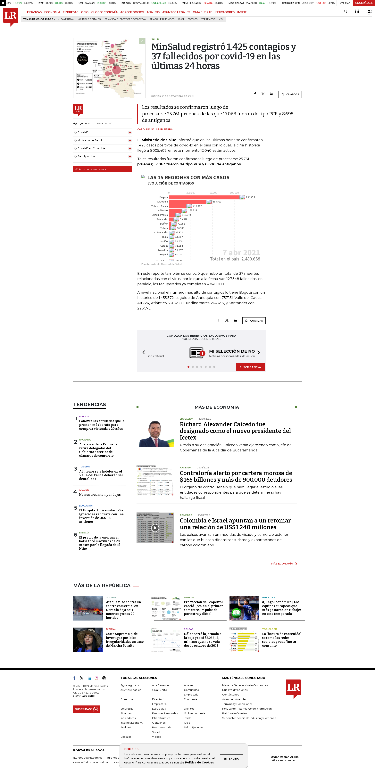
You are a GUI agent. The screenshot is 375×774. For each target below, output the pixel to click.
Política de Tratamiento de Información (247, 708)
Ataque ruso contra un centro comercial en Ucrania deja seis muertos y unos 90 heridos (123, 610)
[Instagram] (98, 678)
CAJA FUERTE (202, 12)
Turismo (84, 466)
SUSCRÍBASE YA (250, 367)
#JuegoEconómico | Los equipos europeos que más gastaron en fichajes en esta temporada (282, 608)
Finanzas (126, 713)
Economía (190, 699)
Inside (187, 718)
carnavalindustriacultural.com (91, 762)
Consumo (127, 699)
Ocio (187, 722)
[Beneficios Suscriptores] (357, 11)
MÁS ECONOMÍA (282, 563)
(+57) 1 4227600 (84, 695)
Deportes (268, 597)
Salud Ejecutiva (193, 727)
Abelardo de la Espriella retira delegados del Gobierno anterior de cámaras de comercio (98, 449)
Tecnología (269, 629)
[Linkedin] (271, 94)
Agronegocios (130, 685)
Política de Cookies (199, 762)
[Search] (345, 11)
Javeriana (67, 19)
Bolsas (188, 629)
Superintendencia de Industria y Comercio (249, 718)
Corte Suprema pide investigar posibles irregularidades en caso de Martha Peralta (125, 639)
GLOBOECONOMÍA (104, 12)
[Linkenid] (91, 678)
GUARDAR (292, 94)
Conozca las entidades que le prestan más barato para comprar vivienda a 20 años (102, 424)
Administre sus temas (92, 169)
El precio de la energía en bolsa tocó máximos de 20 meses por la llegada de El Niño (99, 543)
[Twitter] (263, 94)
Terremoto (208, 19)
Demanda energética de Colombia (125, 19)
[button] (142, 353)
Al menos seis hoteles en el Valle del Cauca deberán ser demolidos (101, 475)
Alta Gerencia (160, 685)
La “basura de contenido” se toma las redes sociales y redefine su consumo (281, 639)
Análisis (84, 490)
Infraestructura (161, 718)
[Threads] (105, 678)
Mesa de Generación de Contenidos (245, 685)
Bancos (84, 416)
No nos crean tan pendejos (100, 495)
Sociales (126, 736)
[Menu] (24, 12)
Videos (156, 736)
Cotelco (192, 19)
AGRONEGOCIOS (132, 12)
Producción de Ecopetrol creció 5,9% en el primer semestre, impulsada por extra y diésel (203, 608)
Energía (84, 532)
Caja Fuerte (159, 689)
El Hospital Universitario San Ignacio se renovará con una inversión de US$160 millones (102, 515)
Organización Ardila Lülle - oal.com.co (285, 758)
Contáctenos (230, 694)
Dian (181, 19)
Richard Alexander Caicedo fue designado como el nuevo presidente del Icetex (235, 431)
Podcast (126, 727)
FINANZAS (34, 12)
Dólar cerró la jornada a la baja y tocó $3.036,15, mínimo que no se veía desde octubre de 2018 (202, 639)
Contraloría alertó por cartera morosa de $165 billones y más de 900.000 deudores (236, 476)
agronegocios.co (117, 757)
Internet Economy (132, 722)
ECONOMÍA (52, 12)
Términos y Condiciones (237, 703)
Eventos (189, 708)
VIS (220, 19)
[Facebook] (255, 94)
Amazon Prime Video (162, 19)
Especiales (159, 708)
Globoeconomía (194, 713)
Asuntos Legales (131, 689)
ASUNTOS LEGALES (176, 12)
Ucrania (111, 597)
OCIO (84, 12)
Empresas (127, 708)
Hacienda (85, 439)
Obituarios (158, 722)
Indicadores (128, 718)
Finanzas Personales (165, 713)
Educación (86, 505)
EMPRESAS (70, 12)
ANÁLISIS (153, 12)
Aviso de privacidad (234, 699)
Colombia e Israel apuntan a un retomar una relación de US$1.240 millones (235, 524)
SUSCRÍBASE (364, 3)
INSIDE (242, 12)
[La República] (10, 17)
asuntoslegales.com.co (88, 757)
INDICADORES (225, 12)
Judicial (111, 629)
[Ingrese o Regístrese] (369, 11)
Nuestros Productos (234, 689)
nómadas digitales (89, 19)
